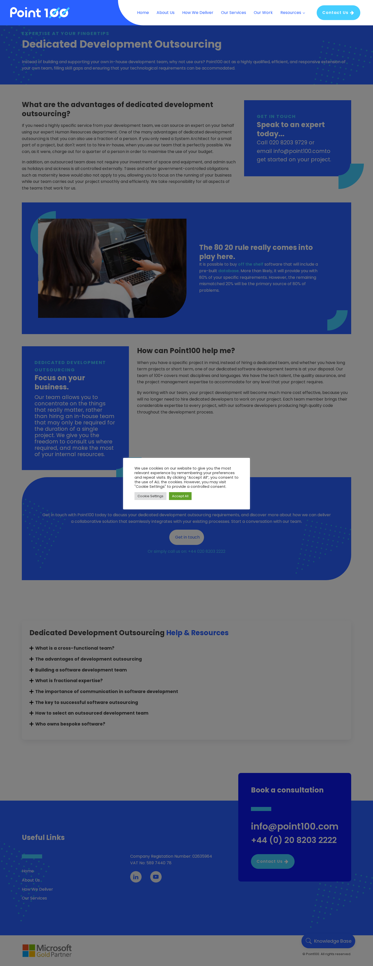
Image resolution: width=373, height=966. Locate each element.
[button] (338, 12)
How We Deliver (197, 12)
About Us (166, 12)
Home (143, 12)
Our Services (233, 12)
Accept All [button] (180, 496)
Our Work (263, 12)
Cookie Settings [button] (150, 496)
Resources (290, 12)
